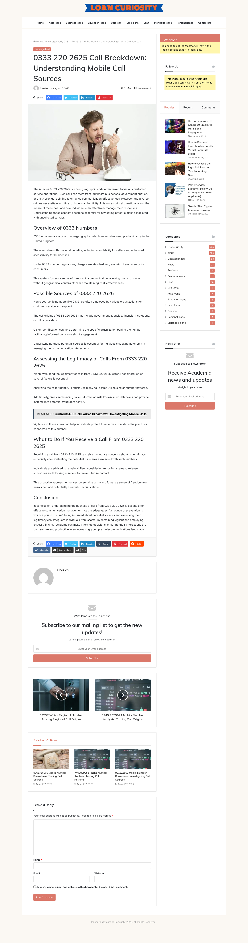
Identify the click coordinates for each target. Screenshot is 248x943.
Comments (209, 107)
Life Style (173, 287)
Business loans (74, 22)
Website (99, 873)
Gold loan (116, 22)
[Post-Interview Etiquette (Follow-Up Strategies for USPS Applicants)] (175, 190)
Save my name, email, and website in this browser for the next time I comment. (82, 887)
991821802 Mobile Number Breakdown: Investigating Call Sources (132, 776)
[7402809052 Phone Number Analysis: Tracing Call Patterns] (92, 759)
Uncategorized (53, 41)
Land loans (133, 22)
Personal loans (185, 22)
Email (37, 873)
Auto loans (55, 22)
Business (173, 270)
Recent (187, 107)
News (171, 264)
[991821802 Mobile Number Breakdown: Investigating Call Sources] (133, 759)
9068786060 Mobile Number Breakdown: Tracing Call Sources (49, 776)
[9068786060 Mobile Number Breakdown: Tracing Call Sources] (51, 759)
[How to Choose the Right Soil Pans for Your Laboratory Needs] (175, 168)
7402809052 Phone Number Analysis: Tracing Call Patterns (90, 776)
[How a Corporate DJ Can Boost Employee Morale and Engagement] (175, 126)
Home (40, 22)
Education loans (97, 22)
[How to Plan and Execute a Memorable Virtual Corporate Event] (175, 147)
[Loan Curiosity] (124, 8)
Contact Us (204, 22)
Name (37, 859)
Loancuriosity (175, 247)
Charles (44, 88)
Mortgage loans (163, 22)
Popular (169, 107)
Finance (172, 311)
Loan (146, 22)
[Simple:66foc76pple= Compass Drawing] (175, 211)
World (171, 252)
